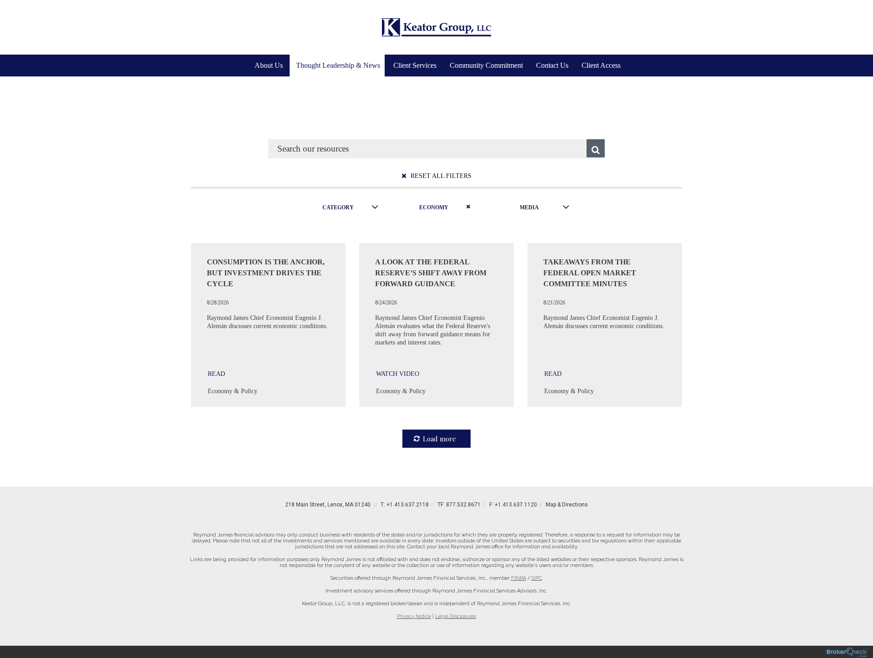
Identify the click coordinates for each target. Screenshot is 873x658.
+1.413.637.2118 (407, 504)
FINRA (518, 578)
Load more (439, 438)
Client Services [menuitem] (414, 65)
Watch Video (397, 373)
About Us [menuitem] (269, 65)
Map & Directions (567, 504)
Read (216, 373)
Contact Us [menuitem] (552, 65)
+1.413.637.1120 (516, 504)
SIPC (537, 578)
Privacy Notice (414, 616)
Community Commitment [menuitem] (486, 65)
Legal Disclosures (455, 616)
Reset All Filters (440, 175)
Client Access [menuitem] (601, 65)
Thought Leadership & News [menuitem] (338, 65)
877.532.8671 (463, 504)
